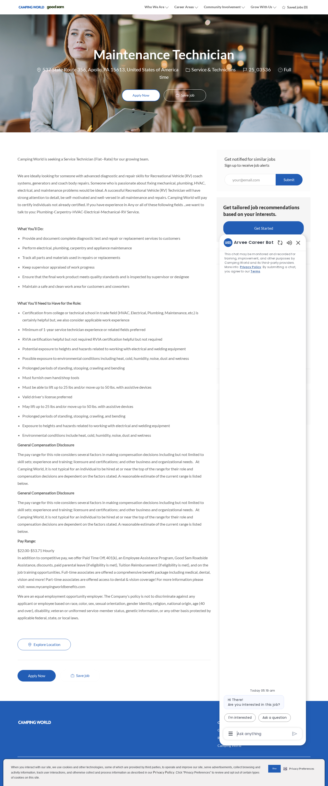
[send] (295, 734)
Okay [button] (274, 768)
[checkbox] (185, 95)
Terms (255, 271)
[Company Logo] (42, 7)
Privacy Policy (163, 772)
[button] (141, 95)
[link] (64, 722)
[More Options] (231, 734)
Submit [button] (289, 180)
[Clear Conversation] (280, 242)
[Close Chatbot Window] (298, 242)
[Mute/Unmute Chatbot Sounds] (289, 242)
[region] (262, 488)
